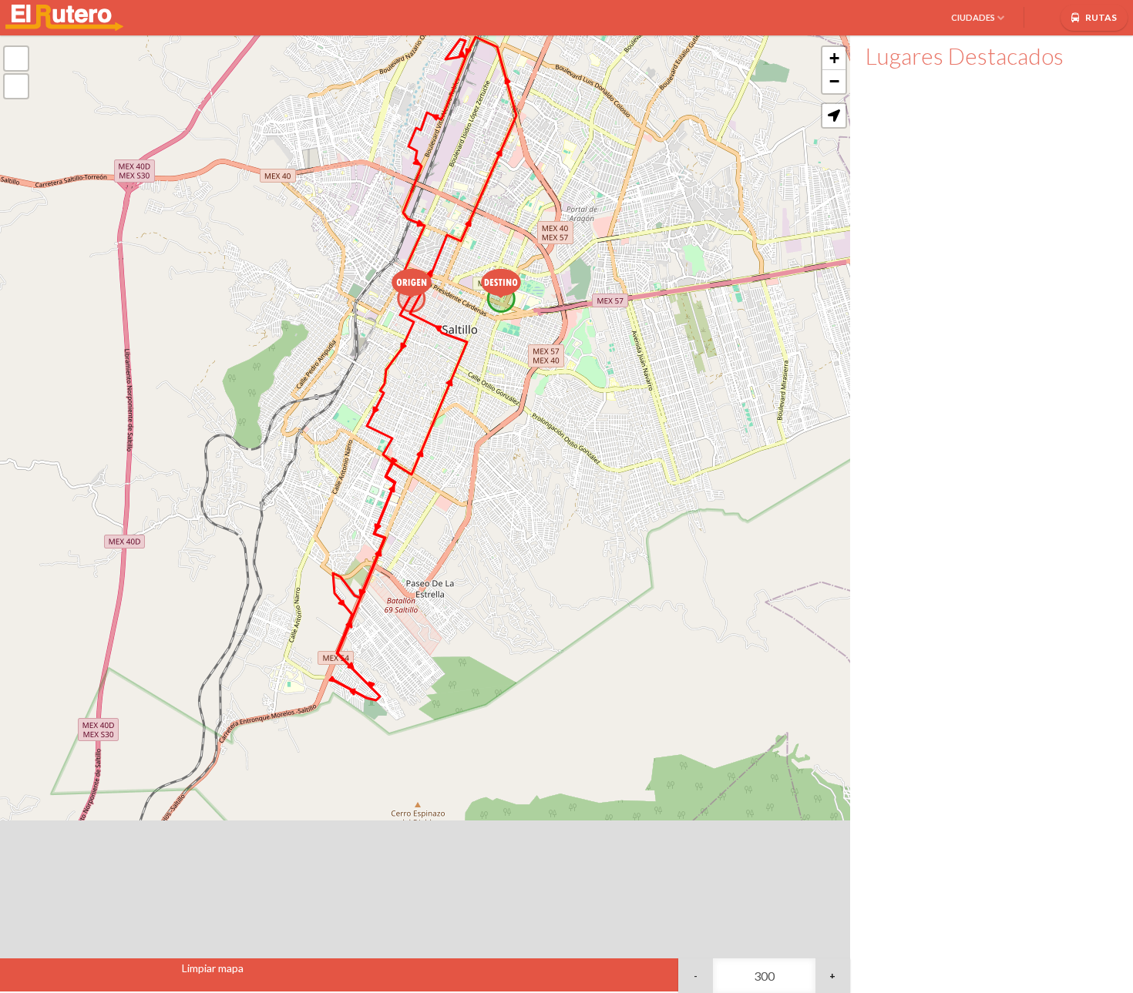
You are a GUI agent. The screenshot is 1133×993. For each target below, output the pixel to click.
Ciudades (973, 17)
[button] (834, 115)
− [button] (834, 81)
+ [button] (834, 58)
